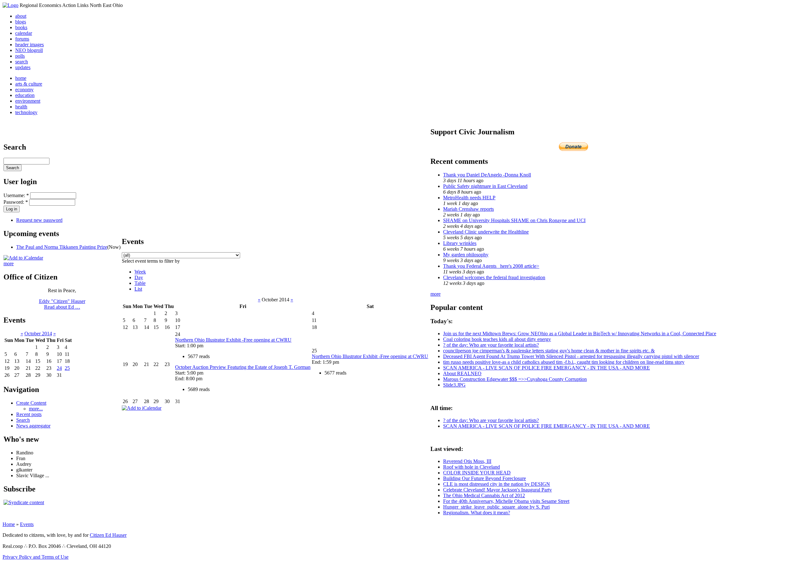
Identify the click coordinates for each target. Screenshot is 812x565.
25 (67, 368)
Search (23, 420)
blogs (20, 21)
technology (26, 112)
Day (138, 277)
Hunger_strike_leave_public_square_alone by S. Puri (496, 507)
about (20, 16)
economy (24, 89)
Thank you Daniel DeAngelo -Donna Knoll (487, 174)
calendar (23, 33)
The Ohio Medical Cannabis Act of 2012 (484, 495)
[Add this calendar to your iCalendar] (23, 257)
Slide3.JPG (454, 385)
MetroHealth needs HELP (469, 197)
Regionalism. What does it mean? (476, 512)
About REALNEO (462, 373)
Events (27, 524)
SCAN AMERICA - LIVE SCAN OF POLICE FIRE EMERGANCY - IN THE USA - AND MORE (546, 367)
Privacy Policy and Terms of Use (36, 557)
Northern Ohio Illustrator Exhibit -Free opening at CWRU (233, 340)
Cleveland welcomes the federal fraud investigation (494, 277)
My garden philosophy (465, 254)
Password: (15, 202)
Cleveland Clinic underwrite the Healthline (486, 231)
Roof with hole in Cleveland (471, 467)
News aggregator (33, 425)
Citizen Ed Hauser (108, 535)
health (21, 106)
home (20, 78)
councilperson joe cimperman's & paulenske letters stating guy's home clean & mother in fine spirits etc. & (549, 350)
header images (29, 44)
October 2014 (38, 333)
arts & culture (28, 84)
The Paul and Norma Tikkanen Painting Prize (61, 247)
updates (22, 67)
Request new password (39, 220)
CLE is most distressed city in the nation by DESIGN (496, 484)
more (8, 263)
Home (9, 524)
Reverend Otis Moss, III (467, 461)
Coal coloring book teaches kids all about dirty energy (497, 339)
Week (140, 271)
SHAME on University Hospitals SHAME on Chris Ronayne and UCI (514, 220)
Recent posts (29, 414)
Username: (16, 195)
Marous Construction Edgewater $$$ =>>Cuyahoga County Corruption (515, 379)
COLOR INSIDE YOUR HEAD (477, 472)
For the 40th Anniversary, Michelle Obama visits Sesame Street (506, 501)
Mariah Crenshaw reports (468, 209)
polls (20, 56)
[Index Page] (10, 5)
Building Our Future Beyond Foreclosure (484, 478)
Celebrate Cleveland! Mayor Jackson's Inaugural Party (497, 489)
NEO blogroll (29, 50)
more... (36, 408)
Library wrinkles (459, 243)
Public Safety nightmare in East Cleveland (485, 186)
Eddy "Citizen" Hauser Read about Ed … (62, 304)
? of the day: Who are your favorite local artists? (491, 345)
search (21, 61)
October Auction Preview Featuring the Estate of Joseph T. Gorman (243, 367)
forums (22, 39)
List (138, 289)
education (25, 95)
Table (140, 283)
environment (27, 101)
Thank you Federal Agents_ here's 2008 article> (491, 266)
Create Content (31, 403)
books (21, 27)
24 (59, 368)
